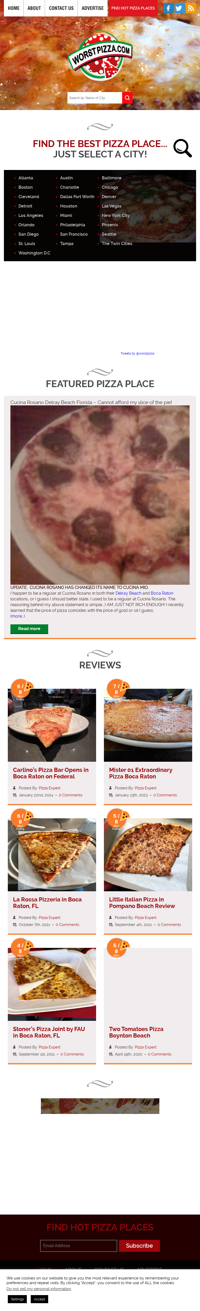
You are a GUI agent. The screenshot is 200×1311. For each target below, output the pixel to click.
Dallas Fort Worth (77, 196)
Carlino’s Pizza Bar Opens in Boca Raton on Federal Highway (51, 776)
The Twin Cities (117, 243)
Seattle (109, 234)
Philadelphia (72, 224)
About (34, 8)
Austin (66, 177)
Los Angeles (30, 215)
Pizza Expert (49, 788)
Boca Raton (162, 593)
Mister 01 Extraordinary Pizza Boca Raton (140, 773)
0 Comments (70, 795)
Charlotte (69, 187)
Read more (29, 628)
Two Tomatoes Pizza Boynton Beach (136, 1032)
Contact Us (61, 8)
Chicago (110, 187)
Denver (109, 196)
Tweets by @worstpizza (137, 353)
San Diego (28, 234)
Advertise (93, 8)
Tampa (66, 243)
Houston (68, 206)
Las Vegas (112, 206)
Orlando (26, 224)
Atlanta (25, 177)
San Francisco (74, 234)
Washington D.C (34, 253)
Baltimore (112, 177)
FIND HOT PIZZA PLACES (133, 8)
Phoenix (110, 224)
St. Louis (26, 243)
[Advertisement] (102, 310)
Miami (66, 215)
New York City (116, 215)
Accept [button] (39, 1299)
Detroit (25, 206)
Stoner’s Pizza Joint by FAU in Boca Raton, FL (49, 1032)
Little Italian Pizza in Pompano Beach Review (142, 902)
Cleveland (28, 196)
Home (14, 8)
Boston (25, 187)
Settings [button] (17, 1299)
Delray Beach (128, 593)
